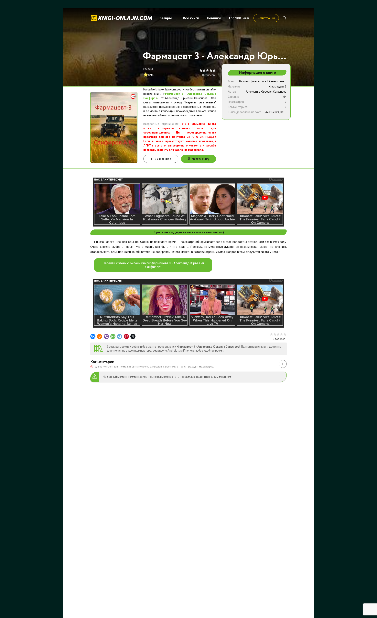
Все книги (191, 18)
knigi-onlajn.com (125, 18)
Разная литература (281, 81)
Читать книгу (200, 158)
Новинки (214, 18)
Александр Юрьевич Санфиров (266, 91)
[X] (132, 336)
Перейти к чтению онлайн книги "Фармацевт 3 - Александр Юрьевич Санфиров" (153, 265)
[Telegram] (119, 336)
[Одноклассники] (99, 336)
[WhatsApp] (112, 336)
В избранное (163, 158)
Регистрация (266, 18)
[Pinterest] (126, 336)
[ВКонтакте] (92, 336)
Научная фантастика (252, 81)
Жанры (166, 18)
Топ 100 (235, 18)
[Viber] (106, 336)
